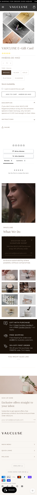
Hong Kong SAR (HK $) (17, 472)
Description (7, 103)
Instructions (7, 119)
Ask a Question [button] (19, 156)
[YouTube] (22, 486)
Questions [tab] (19, 160)
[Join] (30, 253)
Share (7, 127)
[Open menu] (5, 7)
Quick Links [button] (7, 450)
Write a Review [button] (19, 151)
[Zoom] (6, 39)
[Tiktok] (7, 486)
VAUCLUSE (7, 483)
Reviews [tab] (7, 160)
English (17, 466)
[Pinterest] (12, 486)
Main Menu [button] (6, 444)
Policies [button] (5, 456)
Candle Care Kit (25, 327)
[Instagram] (17, 486)
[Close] (32, 240)
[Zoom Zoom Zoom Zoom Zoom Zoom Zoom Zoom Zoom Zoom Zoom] (18, 28)
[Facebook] (2, 486)
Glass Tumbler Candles (23, 325)
